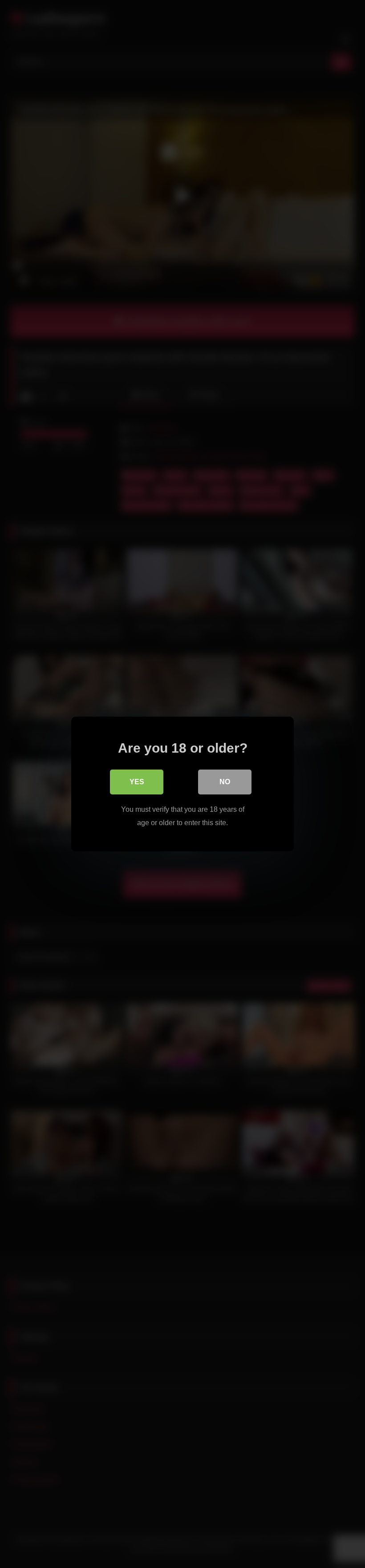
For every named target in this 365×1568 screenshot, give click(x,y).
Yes (137, 782)
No (224, 782)
